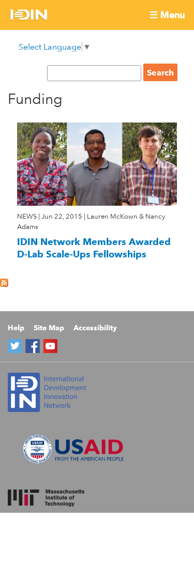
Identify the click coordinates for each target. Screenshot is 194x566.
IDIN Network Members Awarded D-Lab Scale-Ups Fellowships (94, 248)
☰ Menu (167, 15)
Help (16, 327)
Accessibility (95, 327)
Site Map (49, 327)
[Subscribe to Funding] (4, 284)
